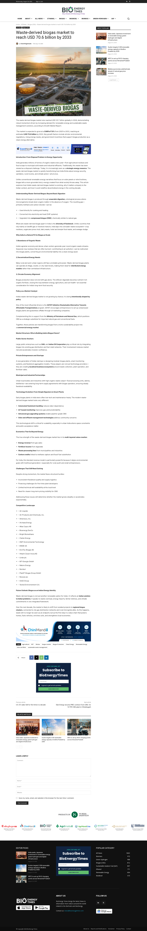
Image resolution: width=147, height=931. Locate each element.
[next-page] (20, 746)
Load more (112, 80)
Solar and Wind (21, 647)
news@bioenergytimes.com (74, 911)
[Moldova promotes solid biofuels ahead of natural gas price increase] (101, 71)
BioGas (38, 644)
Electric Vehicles (72, 734)
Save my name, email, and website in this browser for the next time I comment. (46, 798)
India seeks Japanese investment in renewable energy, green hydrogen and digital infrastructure (27, 739)
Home (18, 24)
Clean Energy (70, 644)
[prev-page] (17, 746)
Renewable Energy (81, 644)
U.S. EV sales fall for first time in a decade (31, 705)
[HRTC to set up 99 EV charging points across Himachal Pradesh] (79, 727)
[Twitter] (129, 1)
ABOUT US (61, 896)
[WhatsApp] (41, 657)
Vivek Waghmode (26, 43)
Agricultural (25, 644)
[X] (36, 657)
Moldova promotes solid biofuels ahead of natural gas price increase (119, 71)
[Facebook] (31, 657)
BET (32, 644)
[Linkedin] (126, 1)
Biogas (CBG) (32, 24)
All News (23, 24)
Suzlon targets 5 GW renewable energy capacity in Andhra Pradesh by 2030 (53, 739)
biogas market (46, 644)
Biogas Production (58, 644)
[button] (128, 18)
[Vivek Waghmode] (17, 44)
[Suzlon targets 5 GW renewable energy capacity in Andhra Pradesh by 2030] (53, 727)
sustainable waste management (37, 647)
